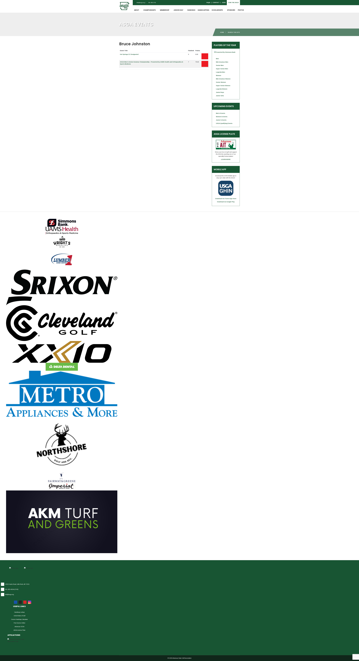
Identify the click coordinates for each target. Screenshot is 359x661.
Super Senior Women (223, 85)
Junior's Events (221, 120)
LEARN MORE (226, 159)
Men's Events (220, 113)
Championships (149, 10)
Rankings (191, 10)
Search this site (234, 32)
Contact (216, 2)
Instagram (29, 602)
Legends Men (220, 72)
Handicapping (203, 10)
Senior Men (220, 65)
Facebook (15, 602)
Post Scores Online (19, 623)
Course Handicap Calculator (19, 619)
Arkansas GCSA (19, 626)
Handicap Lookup (19, 612)
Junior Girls (220, 95)
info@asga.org (141, 2)
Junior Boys (220, 92)
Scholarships (217, 10)
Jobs (224, 2)
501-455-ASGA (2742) (11, 589)
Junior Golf (178, 10)
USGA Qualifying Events (224, 123)
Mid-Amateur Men (222, 62)
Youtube (25, 602)
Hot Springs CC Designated (129, 54)
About (136, 10)
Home (222, 32)
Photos (241, 10)
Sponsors (231, 10)
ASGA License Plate (19, 630)
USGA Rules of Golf (19, 615)
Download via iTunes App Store (225, 198)
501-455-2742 (152, 2)
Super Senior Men (222, 69)
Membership (164, 10)
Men (217, 58)
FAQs (208, 2)
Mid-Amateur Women (223, 79)
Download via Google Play (226, 202)
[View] (204, 56)
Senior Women (221, 82)
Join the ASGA (233, 2)
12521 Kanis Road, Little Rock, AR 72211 (17, 584)
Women (218, 75)
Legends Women (221, 89)
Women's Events (221, 116)
